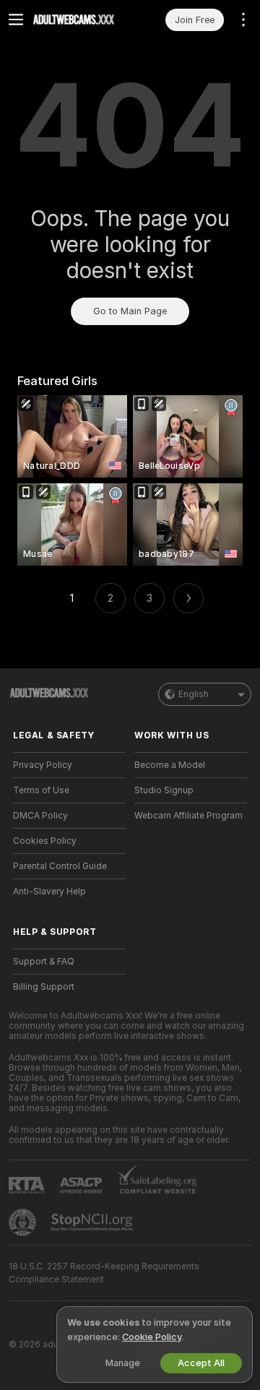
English (193, 694)
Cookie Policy (151, 1336)
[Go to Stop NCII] (93, 1222)
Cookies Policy (45, 841)
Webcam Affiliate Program (188, 816)
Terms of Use (41, 790)
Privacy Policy (42, 765)
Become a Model (169, 765)
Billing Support (43, 987)
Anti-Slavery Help (49, 891)
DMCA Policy (40, 816)
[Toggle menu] (16, 19)
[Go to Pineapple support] (24, 1222)
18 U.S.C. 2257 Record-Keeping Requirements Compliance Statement (104, 1273)
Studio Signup (164, 790)
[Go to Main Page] (81, 19)
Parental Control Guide (60, 866)
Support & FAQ (43, 962)
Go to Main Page (130, 311)
